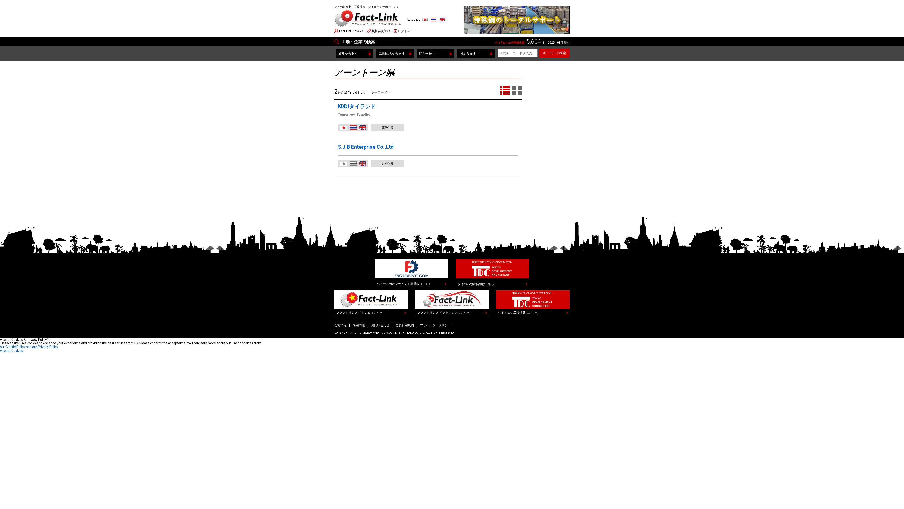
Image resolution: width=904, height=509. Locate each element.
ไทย (433, 19)
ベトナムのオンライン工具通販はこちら (404, 284)
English (442, 19)
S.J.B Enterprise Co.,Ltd (366, 147)
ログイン (404, 31)
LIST (505, 91)
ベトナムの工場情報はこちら (518, 312)
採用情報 (359, 325)
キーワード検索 (554, 53)
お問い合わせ (380, 325)
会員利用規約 (405, 325)
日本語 (425, 19)
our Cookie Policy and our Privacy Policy (29, 347)
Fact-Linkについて (351, 31)
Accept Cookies (11, 351)
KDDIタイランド (357, 106)
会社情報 (340, 325)
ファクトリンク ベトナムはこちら (359, 312)
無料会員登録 (381, 31)
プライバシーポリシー (435, 325)
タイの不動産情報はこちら (476, 284)
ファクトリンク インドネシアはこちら (443, 312)
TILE (517, 91)
